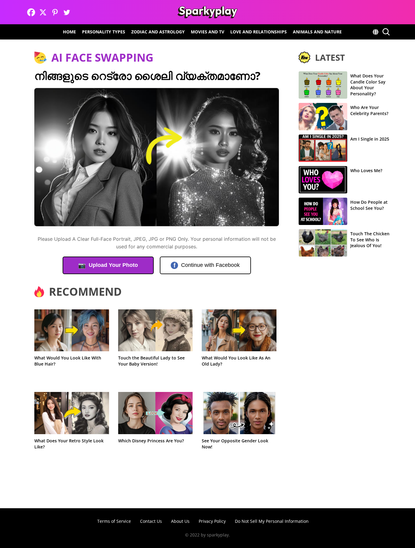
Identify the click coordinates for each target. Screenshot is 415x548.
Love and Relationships (258, 32)
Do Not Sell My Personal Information (272, 521)
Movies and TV (207, 32)
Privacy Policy (212, 521)
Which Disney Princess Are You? (151, 441)
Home (69, 32)
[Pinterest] (55, 12)
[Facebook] (31, 12)
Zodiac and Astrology (158, 32)
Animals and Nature (317, 32)
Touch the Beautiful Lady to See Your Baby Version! (151, 361)
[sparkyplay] (207, 12)
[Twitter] (66, 12)
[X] (43, 12)
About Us (180, 521)
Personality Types (103, 32)
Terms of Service (114, 521)
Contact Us (151, 521)
